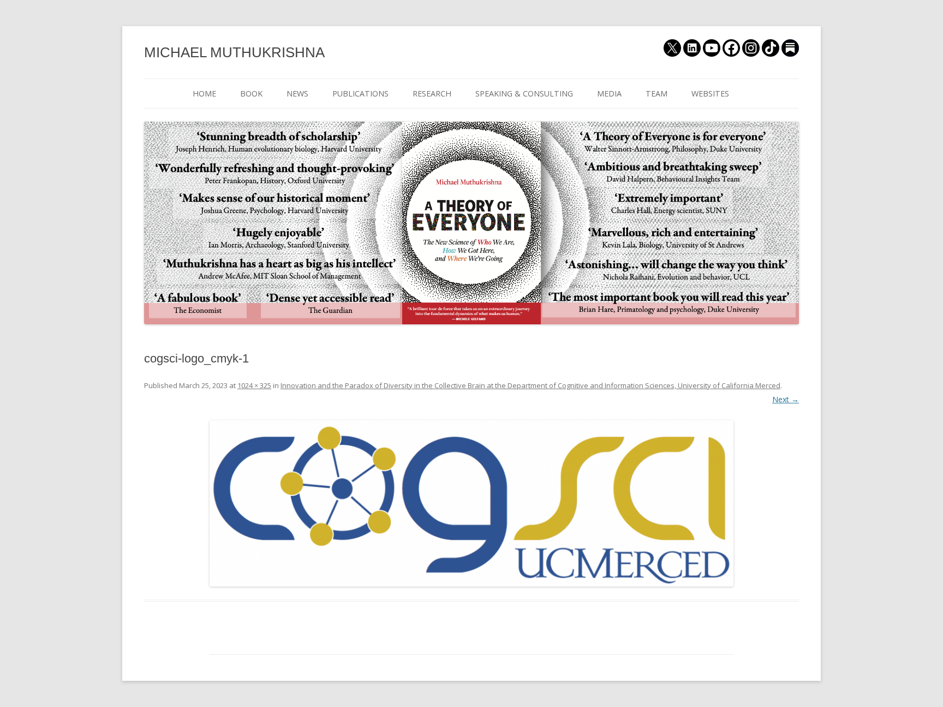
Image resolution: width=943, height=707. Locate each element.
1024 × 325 (254, 385)
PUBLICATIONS (360, 93)
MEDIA (609, 93)
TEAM (656, 93)
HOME (204, 93)
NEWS (297, 93)
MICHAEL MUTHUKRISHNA (234, 52)
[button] (471, 503)
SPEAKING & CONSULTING (524, 93)
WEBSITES (710, 93)
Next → (785, 399)
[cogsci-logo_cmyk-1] (471, 503)
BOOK (251, 93)
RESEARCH (432, 93)
